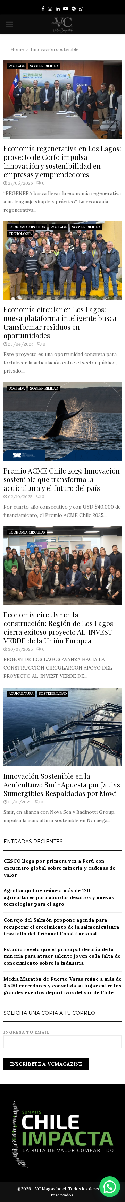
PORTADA (17, 66)
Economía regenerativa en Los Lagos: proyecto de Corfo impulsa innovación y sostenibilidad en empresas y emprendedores (62, 161)
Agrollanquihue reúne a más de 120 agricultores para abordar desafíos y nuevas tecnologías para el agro (58, 897)
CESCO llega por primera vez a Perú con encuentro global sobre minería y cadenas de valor (59, 868)
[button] (109, 1186)
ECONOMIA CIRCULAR (27, 227)
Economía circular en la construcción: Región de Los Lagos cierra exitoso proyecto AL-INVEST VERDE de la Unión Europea (58, 627)
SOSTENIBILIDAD (44, 66)
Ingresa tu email (26, 1032)
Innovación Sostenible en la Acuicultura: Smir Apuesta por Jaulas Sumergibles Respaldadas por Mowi (61, 784)
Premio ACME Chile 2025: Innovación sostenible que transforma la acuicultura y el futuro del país (61, 479)
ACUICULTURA (21, 693)
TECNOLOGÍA (20, 233)
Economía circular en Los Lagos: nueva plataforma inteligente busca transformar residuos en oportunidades (60, 322)
